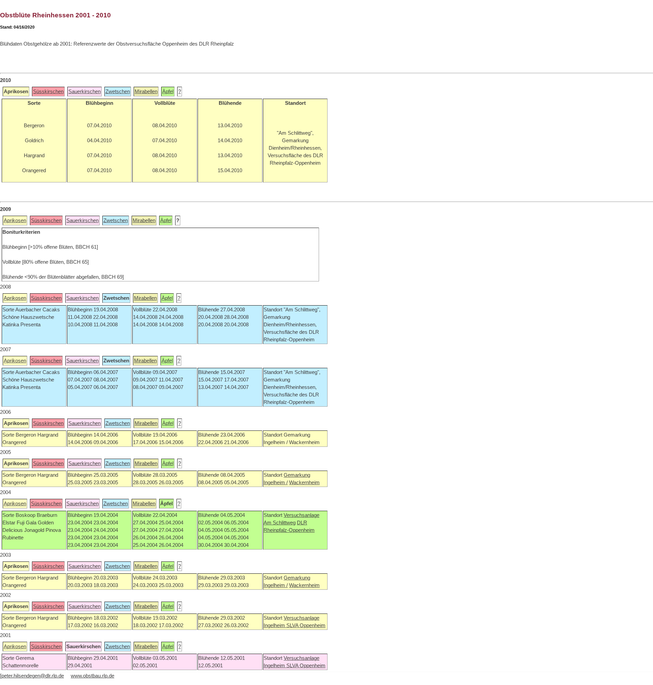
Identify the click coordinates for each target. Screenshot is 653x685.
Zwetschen (117, 91)
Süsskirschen (48, 91)
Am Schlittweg (280, 522)
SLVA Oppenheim (305, 625)
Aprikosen (15, 220)
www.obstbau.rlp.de (92, 676)
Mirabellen (146, 91)
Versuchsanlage (301, 515)
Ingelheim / (276, 482)
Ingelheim (275, 625)
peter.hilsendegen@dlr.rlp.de (32, 676)
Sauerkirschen (84, 91)
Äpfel (167, 91)
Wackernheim (304, 482)
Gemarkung (297, 475)
